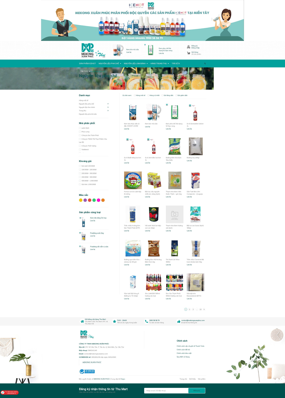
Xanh (94, 200)
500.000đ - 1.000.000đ (89, 181)
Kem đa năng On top (98, 218)
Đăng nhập (195, 48)
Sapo (123, 379)
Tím (85, 200)
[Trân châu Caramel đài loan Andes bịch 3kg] (195, 248)
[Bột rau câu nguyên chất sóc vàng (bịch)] (154, 180)
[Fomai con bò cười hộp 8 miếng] (133, 180)
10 (200, 309)
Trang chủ (183, 379)
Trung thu (82, 111)
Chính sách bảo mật (184, 353)
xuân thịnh (85, 128)
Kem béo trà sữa (132, 49)
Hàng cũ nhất (154, 95)
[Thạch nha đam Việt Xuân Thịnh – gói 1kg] (174, 180)
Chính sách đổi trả (183, 350)
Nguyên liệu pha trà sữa (88, 114)
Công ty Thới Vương (88, 146)
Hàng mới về (83, 100)
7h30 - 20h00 (122, 320)
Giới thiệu (192, 379)
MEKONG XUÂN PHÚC (91, 362)
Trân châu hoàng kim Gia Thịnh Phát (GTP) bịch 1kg (132, 228)
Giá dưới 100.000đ (88, 166)
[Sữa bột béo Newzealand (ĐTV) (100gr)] (195, 282)
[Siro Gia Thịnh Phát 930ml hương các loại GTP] (174, 282)
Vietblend (85, 149)
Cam (103, 200)
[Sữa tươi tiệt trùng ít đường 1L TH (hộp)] (133, 282)
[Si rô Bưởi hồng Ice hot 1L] (133, 146)
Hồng (99, 200)
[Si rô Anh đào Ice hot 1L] (154, 146)
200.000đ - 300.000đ (88, 173)
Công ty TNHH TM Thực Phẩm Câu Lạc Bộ (93, 140)
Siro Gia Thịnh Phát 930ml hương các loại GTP (174, 296)
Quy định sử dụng (183, 357)
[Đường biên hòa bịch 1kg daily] (174, 146)
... (196, 309)
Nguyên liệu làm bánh (87, 107)
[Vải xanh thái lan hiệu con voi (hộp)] (154, 214)
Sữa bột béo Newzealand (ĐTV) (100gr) (194, 296)
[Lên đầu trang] (239, 383)
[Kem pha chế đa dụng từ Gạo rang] (174, 112)
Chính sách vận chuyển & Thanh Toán (190, 346)
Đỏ (90, 200)
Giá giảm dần (182, 95)
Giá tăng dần (168, 95)
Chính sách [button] (182, 341)
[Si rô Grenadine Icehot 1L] (195, 112)
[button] (147, 341)
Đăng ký (194, 46)
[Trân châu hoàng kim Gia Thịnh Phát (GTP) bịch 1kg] (133, 214)
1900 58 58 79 (154, 320)
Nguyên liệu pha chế (86, 104)
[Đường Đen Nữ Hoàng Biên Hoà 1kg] (154, 248)
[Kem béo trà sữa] (154, 112)
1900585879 (11, 393)
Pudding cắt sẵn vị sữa (99, 247)
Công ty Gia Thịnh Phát (90, 135)
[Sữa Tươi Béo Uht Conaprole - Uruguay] (195, 180)
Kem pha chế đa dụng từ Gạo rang (165, 49)
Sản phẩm (201, 379)
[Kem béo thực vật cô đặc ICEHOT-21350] (133, 112)
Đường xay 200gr (193, 158)
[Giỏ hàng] (188, 53)
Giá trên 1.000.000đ (88, 184)
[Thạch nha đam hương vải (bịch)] (174, 214)
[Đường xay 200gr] (195, 146)
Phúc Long (85, 132)
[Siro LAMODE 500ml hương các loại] (154, 282)
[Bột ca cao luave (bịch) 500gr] (195, 214)
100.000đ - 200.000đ (88, 170)
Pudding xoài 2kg (97, 233)
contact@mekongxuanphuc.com (193, 320)
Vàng (81, 200)
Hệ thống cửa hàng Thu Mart (95, 319)
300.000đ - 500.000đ (88, 177)
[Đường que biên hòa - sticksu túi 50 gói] (133, 248)
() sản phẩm (196, 53)
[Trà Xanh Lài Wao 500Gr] (174, 248)
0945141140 (92, 350)
